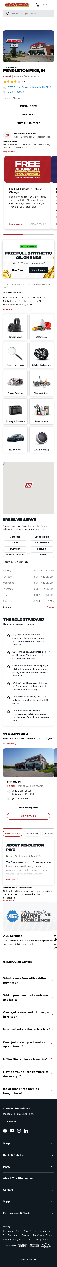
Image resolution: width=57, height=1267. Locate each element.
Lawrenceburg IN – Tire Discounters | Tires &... (26, 1239)
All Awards (7, 901)
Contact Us (12, 1121)
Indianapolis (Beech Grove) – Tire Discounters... (27, 1231)
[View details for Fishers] (28, 762)
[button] (45, 5)
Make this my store (28, 807)
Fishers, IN (14, 781)
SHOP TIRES (28, 115)
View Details (38, 224)
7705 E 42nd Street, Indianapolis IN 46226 (29, 87)
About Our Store (12, 833)
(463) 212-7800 (16, 92)
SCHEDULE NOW (28, 106)
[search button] (6, 14)
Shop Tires (17, 270)
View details (28, 816)
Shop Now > (16, 224)
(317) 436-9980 (20, 798)
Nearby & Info (32, 833)
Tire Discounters (31, 1259)
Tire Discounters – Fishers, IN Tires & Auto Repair (27, 1235)
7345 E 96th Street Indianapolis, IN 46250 (23, 792)
